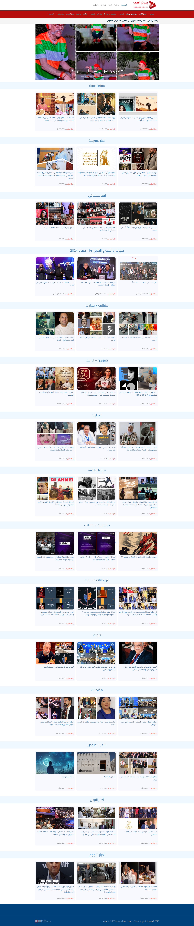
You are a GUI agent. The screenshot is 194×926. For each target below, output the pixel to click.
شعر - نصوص (97, 745)
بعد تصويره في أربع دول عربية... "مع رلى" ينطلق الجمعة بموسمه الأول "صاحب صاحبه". (98, 394)
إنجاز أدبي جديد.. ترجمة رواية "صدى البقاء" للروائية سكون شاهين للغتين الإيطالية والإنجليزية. (139, 448)
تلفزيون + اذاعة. (89, 13)
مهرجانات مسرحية (97, 580)
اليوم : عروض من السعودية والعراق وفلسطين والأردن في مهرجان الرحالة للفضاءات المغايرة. (57, 613)
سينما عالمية (97, 470)
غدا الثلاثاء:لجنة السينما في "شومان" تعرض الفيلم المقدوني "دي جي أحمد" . (56, 503)
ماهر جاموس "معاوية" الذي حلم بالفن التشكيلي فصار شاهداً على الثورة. (56, 339)
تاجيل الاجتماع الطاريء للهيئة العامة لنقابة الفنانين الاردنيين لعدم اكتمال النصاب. (55, 833)
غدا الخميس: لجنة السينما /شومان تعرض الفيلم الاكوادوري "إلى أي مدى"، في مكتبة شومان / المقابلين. (139, 504)
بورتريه (78, 13)
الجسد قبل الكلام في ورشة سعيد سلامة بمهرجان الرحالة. (139, 339)
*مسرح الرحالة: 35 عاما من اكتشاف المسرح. (58, 667)
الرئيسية (124, 5)
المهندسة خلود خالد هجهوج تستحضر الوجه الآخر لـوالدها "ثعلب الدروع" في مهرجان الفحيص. (97, 68)
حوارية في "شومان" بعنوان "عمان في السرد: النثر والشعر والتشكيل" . (98, 668)
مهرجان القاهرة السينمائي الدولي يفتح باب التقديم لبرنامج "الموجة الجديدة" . (55, 558)
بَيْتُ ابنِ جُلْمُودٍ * (110, 776)
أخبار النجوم (70, 13)
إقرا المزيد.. (152, 129)
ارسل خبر (103, 5)
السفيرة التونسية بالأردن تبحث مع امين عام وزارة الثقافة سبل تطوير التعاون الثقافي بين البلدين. (98, 833)
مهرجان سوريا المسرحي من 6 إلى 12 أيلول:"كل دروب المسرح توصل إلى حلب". (139, 174)
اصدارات (97, 415)
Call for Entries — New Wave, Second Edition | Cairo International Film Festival (98, 558)
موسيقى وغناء (131, 13)
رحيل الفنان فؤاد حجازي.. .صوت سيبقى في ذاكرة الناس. (98, 339)
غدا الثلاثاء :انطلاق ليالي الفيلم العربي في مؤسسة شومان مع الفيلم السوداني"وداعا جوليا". (56, 119)
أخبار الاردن (142, 13)
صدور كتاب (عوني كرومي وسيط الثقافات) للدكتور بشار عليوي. (98, 448)
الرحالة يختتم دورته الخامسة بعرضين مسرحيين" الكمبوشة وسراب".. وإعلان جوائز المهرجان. (99, 613)
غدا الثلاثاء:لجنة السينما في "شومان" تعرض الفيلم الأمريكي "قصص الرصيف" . (97, 503)
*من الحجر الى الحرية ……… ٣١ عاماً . (144, 282)
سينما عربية (97, 85)
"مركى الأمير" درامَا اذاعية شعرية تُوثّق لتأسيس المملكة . (56, 394)
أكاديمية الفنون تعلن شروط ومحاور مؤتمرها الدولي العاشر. (96, 723)
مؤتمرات (97, 690)
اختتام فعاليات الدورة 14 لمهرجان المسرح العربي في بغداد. (55, 284)
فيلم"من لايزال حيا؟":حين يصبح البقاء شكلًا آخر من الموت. (139, 229)
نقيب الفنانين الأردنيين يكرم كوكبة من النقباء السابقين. (141, 833)
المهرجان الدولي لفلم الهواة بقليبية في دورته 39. (139, 557)
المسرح (51, 13)
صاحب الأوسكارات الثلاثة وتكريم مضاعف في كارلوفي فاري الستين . (99, 229)
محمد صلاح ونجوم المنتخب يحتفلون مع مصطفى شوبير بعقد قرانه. (139, 888)
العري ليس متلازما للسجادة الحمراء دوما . (59, 227)
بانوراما (99, 13)
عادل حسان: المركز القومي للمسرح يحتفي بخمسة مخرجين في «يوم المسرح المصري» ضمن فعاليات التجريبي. (55, 175)
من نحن (116, 5)
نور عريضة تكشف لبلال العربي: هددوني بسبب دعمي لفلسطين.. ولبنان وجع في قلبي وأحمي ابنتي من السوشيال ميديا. (97, 889)
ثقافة (121, 13)
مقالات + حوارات (110, 13)
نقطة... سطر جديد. (67, 776)
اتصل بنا (95, 5)
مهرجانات (60, 13)
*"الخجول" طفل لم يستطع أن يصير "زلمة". (141, 20)
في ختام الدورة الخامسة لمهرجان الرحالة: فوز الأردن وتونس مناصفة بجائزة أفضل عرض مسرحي (138, 613)
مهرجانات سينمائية (97, 525)
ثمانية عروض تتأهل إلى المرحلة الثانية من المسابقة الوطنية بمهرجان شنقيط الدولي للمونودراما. (97, 174)
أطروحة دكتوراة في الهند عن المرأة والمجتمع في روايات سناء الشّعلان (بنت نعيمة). (55, 448)
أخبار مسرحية (97, 140)
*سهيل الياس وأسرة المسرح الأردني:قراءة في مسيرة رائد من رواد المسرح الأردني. (140, 668)
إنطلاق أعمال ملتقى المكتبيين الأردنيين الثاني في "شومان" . (139, 723)
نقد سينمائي (97, 195)
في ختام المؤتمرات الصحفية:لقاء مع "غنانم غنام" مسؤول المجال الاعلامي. (98, 284)
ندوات (97, 635)
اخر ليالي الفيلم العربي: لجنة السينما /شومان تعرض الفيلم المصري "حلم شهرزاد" (138, 119)
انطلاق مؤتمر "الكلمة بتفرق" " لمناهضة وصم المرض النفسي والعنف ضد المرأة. (57, 723)
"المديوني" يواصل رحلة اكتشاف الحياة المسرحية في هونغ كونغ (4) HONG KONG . (138, 394)
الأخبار (110, 5)
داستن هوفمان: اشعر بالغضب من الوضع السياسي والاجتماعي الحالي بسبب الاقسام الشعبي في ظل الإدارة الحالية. (55, 889)
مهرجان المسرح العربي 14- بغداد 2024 (97, 250)
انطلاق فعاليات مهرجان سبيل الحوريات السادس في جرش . (138, 778)
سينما (151, 13)
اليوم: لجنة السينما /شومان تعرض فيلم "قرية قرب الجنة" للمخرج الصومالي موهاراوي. (97, 119)
